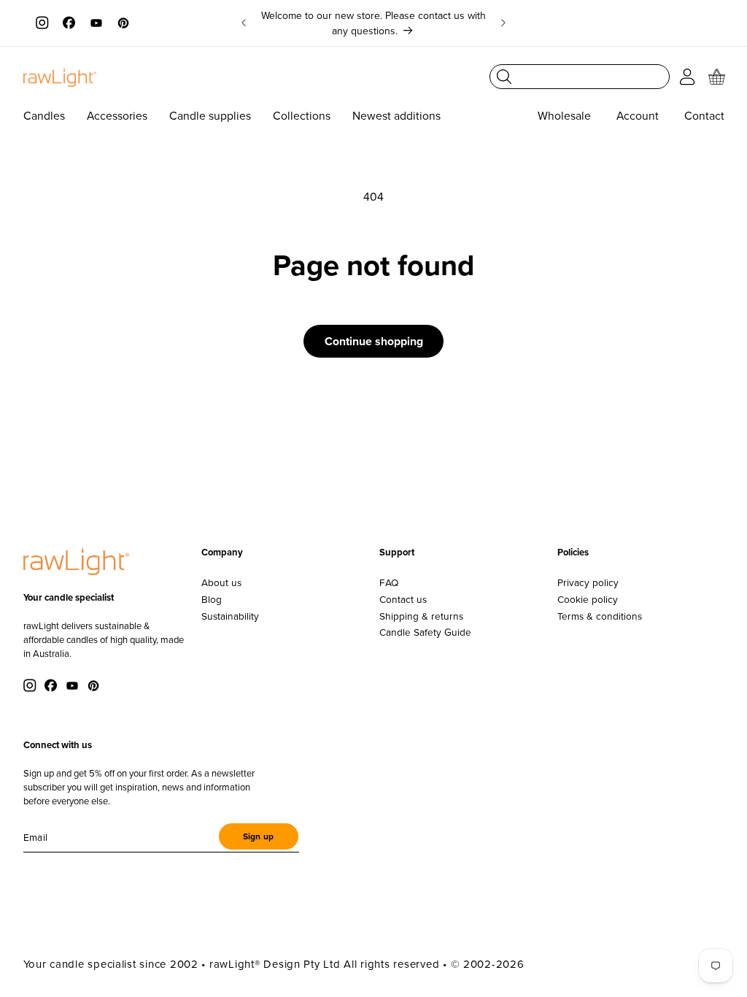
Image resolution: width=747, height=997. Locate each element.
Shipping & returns (421, 616)
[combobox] (579, 76)
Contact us (403, 599)
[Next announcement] (503, 23)
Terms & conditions (599, 616)
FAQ (388, 582)
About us (221, 582)
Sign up (258, 836)
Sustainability (230, 616)
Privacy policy (588, 582)
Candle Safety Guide (425, 632)
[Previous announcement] (244, 23)
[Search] (504, 76)
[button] (717, 76)
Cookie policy (587, 599)
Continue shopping (374, 341)
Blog (211, 599)
